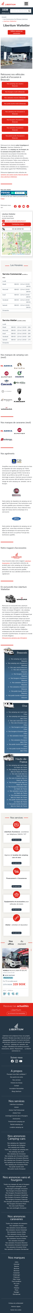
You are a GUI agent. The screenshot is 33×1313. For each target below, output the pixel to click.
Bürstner (16, 1271)
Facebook (12, 1061)
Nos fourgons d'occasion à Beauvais (15, 121)
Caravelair (16, 1273)
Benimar (16, 1269)
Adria (16, 1262)
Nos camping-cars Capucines (16, 1143)
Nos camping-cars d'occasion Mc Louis (16, 1162)
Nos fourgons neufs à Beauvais (15, 92)
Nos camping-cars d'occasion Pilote (16, 1165)
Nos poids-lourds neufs (16, 1167)
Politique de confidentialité (16, 1303)
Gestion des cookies (15, 1310)
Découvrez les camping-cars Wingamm (14, 638)
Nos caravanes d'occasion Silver (17, 1247)
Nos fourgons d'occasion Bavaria (16, 1191)
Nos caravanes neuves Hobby (16, 1232)
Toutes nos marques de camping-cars (16, 1150)
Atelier (16, 1107)
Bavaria (16, 1266)
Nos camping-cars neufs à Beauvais (15, 85)
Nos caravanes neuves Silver (16, 1234)
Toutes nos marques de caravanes (16, 1223)
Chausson (16, 1277)
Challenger (16, 1275)
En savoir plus (16, 840)
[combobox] (20, 11)
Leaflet (13, 254)
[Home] (9, 3)
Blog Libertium (16, 1091)
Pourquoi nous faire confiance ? (16, 1074)
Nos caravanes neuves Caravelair (16, 1230)
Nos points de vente (16, 1077)
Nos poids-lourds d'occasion (16, 1169)
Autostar (16, 1264)
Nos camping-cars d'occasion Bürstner (16, 1158)
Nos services (16, 1080)
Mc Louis (16, 1284)
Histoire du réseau (16, 1083)
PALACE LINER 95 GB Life (15, 970)
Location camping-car (16, 1127)
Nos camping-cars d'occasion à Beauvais (15, 113)
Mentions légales (16, 1306)
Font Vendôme (16, 1281)
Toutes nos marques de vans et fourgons (16, 1184)
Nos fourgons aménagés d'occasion (16, 1189)
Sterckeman (16, 1294)
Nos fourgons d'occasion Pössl (16, 1204)
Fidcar (2, 199)
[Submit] (29, 11)
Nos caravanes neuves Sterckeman (17, 1236)
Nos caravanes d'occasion (17, 1241)
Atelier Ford (16, 1113)
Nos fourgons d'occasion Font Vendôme (16, 1202)
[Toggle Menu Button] (26, 3)
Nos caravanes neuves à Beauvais (15, 98)
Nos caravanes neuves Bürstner (17, 1228)
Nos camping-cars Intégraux (16, 1145)
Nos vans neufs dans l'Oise (18, 721)
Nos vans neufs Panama (16, 1206)
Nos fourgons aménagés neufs (16, 1187)
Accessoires (16, 1119)
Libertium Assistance (16, 1104)
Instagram (16, 1061)
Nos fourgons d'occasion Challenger (16, 1197)
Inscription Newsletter (16, 1089)
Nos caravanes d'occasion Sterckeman (17, 1249)
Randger (16, 1292)
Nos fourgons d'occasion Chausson (17, 1199)
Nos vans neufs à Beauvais (18, 668)
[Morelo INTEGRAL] (15, 958)
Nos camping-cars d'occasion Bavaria (16, 1156)
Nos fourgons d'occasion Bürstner (16, 1193)
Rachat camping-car (16, 1124)
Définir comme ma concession (16, 32)
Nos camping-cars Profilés (16, 1147)
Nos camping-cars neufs (16, 1152)
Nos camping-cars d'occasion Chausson (16, 1160)
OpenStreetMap (20, 254)
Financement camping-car (16, 1122)
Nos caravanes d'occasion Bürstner (17, 1243)
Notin (16, 1286)
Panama (16, 1288)
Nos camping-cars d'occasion (16, 1154)
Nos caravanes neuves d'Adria (16, 1239)
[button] (16, 244)
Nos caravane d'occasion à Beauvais (15, 129)
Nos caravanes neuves (17, 1226)
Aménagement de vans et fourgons (16, 1116)
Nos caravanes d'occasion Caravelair (16, 1245)
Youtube (20, 1061)
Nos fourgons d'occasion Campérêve (16, 1195)
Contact (16, 1086)
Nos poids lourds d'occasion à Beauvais (15, 137)
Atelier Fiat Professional (16, 1110)
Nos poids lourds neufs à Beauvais (15, 104)
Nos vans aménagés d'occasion (16, 1208)
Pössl (16, 1290)
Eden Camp (16, 1279)
